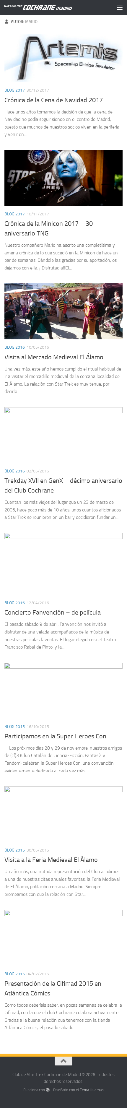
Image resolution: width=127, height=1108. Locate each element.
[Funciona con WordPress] (48, 1090)
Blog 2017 (14, 90)
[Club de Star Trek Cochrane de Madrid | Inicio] (49, 7)
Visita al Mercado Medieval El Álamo (53, 357)
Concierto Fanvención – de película (52, 612)
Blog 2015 (14, 726)
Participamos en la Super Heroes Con (55, 736)
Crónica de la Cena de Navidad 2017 (53, 100)
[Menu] (119, 7)
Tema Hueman (92, 1090)
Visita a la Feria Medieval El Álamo (51, 860)
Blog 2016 (14, 347)
